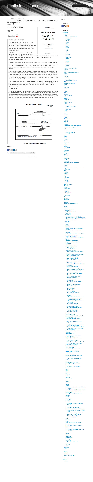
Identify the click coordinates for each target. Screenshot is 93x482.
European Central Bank (71, 106)
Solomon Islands (67, 192)
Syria (65, 200)
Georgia (66, 114)
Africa (65, 35)
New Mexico (68, 400)
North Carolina (69, 404)
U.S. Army (69, 282)
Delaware (68, 244)
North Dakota (68, 406)
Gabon (67, 46)
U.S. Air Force (70, 280)
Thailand (66, 202)
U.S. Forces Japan (71, 291)
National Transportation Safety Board (73, 393)
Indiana (67, 371)
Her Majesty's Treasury (71, 211)
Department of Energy (70, 314)
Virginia (67, 434)
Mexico (65, 154)
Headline (66, 460)
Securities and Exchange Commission (74, 425)
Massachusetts (69, 378)
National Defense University (73, 267)
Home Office (68, 213)
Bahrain (66, 70)
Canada (66, 88)
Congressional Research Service (73, 241)
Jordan (65, 137)
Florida (67, 361)
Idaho (67, 369)
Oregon (67, 421)
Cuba (65, 96)
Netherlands (66, 158)
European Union (67, 105)
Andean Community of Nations (70, 68)
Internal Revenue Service (72, 340)
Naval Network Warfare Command (75, 296)
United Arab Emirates (68, 209)
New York (68, 402)
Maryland (68, 377)
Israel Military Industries (71, 133)
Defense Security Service (72, 258)
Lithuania (66, 148)
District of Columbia (70, 347)
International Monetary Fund (70, 127)
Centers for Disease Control (72, 235)
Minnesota (68, 381)
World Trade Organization (69, 455)
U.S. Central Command (72, 287)
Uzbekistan (66, 447)
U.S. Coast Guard (71, 288)
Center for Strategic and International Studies (75, 233)
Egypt (67, 43)
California (68, 232)
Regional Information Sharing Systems (75, 326)
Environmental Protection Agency (73, 348)
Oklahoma (68, 419)
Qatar (65, 183)
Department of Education (71, 313)
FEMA (67, 359)
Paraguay (66, 174)
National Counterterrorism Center (74, 414)
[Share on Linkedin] (14, 150)
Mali (66, 53)
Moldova (66, 157)
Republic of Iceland (68, 184)
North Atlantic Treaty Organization (16, 18)
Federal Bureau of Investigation (72, 351)
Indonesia (66, 124)
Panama (66, 173)
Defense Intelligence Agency (73, 255)
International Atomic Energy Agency (73, 215)
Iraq (65, 129)
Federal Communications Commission (74, 355)
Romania (66, 185)
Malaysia (66, 153)
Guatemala (66, 118)
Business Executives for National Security (74, 230)
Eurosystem (68, 109)
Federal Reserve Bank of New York (74, 358)
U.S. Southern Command (72, 306)
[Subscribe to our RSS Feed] (68, 26)
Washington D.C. (69, 437)
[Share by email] (16, 150)
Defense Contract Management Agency (75, 254)
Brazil (65, 84)
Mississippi (68, 382)
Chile (65, 90)
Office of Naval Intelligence (74, 299)
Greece (65, 117)
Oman (65, 166)
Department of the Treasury (71, 337)
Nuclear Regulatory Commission (72, 407)
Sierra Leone (68, 59)
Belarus (65, 73)
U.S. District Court (69, 430)
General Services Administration (72, 363)
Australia (66, 69)
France (65, 111)
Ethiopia (67, 44)
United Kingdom (67, 210)
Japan (65, 136)
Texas (67, 428)
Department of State (70, 336)
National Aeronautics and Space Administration (76, 387)
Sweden (66, 198)
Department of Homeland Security (73, 318)
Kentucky (68, 374)
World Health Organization (71, 220)
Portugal (66, 180)
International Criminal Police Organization (73, 125)
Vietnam (66, 452)
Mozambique (68, 57)
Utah (67, 432)
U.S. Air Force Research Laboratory (74, 281)
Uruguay (66, 445)
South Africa (66, 194)
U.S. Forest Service (71, 247)
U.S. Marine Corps (71, 293)
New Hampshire (69, 397)
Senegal (67, 58)
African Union (68, 38)
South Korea (67, 195)
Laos (65, 143)
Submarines (27, 152)
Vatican (65, 448)
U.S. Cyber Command (73, 310)
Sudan (67, 62)
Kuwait (65, 140)
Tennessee (68, 426)
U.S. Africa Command (71, 278)
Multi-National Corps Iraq (72, 266)
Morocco (67, 55)
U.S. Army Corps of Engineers (73, 284)
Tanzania (67, 64)
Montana (67, 385)
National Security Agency (72, 272)
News (64, 456)
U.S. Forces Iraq (70, 289)
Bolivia (65, 81)
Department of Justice (70, 333)
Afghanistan (66, 33)
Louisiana (68, 376)
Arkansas (68, 226)
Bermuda (66, 76)
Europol (67, 107)
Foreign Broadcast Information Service (75, 237)
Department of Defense (71, 250)
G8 (64, 113)
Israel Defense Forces (70, 132)
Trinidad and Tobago (68, 204)
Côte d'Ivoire (68, 40)
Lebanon (66, 146)
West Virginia (68, 439)
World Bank (66, 454)
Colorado (68, 239)
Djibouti (67, 42)
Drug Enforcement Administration (74, 334)
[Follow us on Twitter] (65, 26)
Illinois (67, 370)
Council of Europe (68, 95)
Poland (65, 178)
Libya (67, 51)
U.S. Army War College (72, 285)
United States (67, 221)
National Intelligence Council (73, 415)
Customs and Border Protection (73, 319)
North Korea (66, 163)
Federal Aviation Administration (72, 350)
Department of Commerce (71, 248)
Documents (65, 32)
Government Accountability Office (73, 366)
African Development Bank (71, 36)
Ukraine (66, 207)
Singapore (66, 191)
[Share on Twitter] (10, 150)
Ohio (67, 418)
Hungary (66, 121)
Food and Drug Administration (72, 362)
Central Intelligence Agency (71, 236)
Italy (65, 135)
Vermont (67, 433)
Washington (68, 436)
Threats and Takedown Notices (71, 203)
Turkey (65, 206)
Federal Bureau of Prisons (71, 354)
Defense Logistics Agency (72, 256)
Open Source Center (71, 417)
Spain (65, 196)
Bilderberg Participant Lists (71, 80)
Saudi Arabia (67, 188)
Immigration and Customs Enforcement (75, 324)
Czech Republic (67, 99)
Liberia (67, 50)
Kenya (67, 49)
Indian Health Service (71, 317)
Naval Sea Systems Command (74, 298)
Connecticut (68, 243)
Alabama (67, 222)
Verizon (65, 451)
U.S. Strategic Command (72, 308)
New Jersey (68, 399)
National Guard (69, 388)
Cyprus (65, 98)
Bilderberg (66, 77)
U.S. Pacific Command (72, 304)
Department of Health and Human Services (75, 315)
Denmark (66, 101)
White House (68, 440)
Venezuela (66, 449)
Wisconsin (68, 443)
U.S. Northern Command (72, 303)
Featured (66, 458)
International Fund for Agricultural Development (76, 218)
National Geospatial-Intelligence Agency (75, 269)
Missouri (67, 384)
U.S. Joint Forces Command (73, 292)
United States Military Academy (73, 311)
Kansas (67, 373)
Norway (65, 165)
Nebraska (68, 395)
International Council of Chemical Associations (75, 217)
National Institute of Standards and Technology (76, 389)
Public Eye (65, 459)
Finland (65, 110)
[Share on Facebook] (8, 150)
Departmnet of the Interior (71, 345)
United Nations (67, 214)
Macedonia (66, 150)
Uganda (67, 66)
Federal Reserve (69, 356)
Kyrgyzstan (66, 142)
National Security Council (72, 441)
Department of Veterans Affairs (73, 261)
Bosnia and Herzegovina (69, 83)
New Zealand (67, 159)
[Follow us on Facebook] (62, 26)
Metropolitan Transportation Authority (75, 403)
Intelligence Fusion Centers (73, 325)
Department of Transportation (72, 344)
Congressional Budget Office (72, 240)
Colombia (66, 92)
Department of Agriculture (71, 246)
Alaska (67, 224)
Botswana (68, 39)
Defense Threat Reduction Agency (74, 259)
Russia (65, 187)
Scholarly (66, 189)
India (65, 122)
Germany (66, 116)
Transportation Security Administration (75, 328)
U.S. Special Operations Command (74, 307)
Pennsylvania (68, 423)
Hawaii (67, 367)
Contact (82, 6)
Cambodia (66, 87)
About (76, 6)
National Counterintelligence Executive (75, 413)
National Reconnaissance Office (74, 270)
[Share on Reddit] (12, 150)
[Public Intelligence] (23, 5)
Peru (65, 176)
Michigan (66, 155)
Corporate (66, 94)
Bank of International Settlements (71, 72)
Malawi (65, 151)
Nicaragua (66, 161)
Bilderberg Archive (69, 79)
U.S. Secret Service (71, 329)
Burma (65, 85)
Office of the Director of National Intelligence (75, 408)
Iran (65, 128)
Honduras (66, 120)
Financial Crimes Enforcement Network (75, 339)
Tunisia (67, 65)
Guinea (67, 47)
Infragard (69, 352)
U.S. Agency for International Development (75, 429)
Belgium (66, 75)
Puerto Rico (66, 181)
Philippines (66, 177)
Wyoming (68, 444)
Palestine (66, 172)
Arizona (67, 225)
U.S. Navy (33, 152)
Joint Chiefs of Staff (71, 262)
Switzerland (66, 199)
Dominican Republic (68, 102)
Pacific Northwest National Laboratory (74, 422)
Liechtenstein (67, 147)
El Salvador (66, 103)
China (65, 91)
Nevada (67, 396)
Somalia (67, 61)
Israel (65, 131)
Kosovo (65, 139)
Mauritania (68, 54)
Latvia (65, 144)
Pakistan (66, 170)
